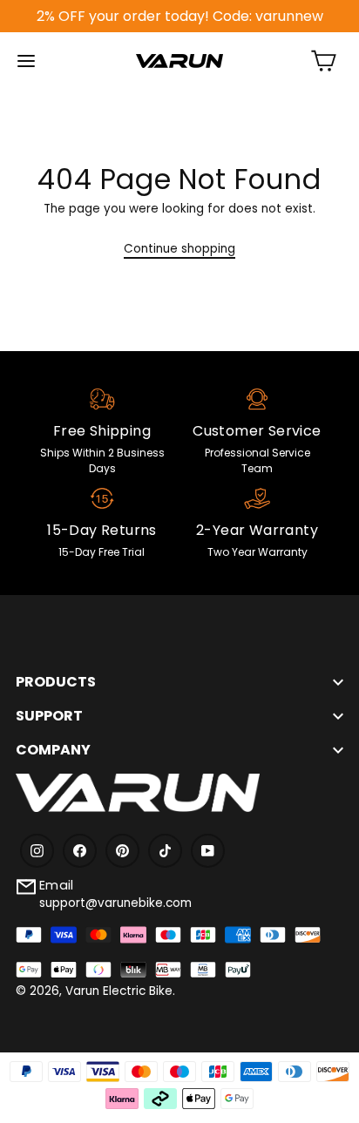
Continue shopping (179, 248)
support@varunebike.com (115, 903)
